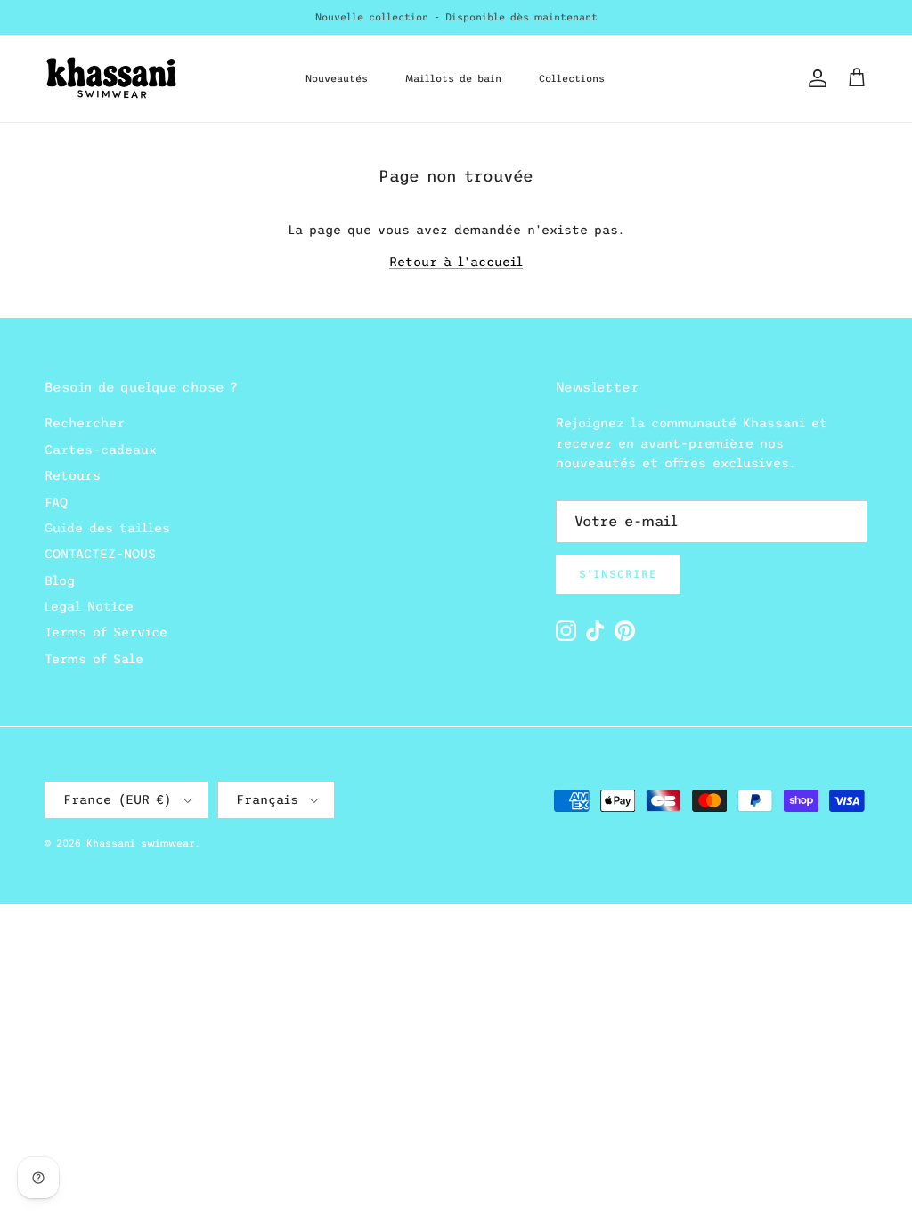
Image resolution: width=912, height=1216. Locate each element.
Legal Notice (89, 606)
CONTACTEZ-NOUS (100, 554)
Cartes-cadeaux (101, 449)
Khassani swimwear (140, 843)
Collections (572, 78)
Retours (73, 475)
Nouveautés (336, 78)
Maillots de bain (453, 78)
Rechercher (85, 423)
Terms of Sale (94, 659)
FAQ (56, 502)
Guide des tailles (107, 528)
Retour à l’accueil (456, 262)
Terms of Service (106, 632)
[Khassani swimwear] (111, 78)
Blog (60, 580)
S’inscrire (618, 574)
